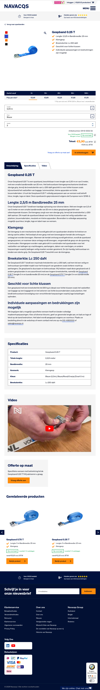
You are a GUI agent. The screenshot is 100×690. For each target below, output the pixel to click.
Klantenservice (10, 621)
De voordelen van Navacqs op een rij (50, 628)
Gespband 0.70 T (57, 274)
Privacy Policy (9, 628)
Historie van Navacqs (44, 632)
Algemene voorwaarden (13, 625)
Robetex (71, 621)
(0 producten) (83, 2)
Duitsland (71, 611)
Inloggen (70, 2)
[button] (45, 33)
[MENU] (93, 8)
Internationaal (73, 618)
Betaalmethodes (10, 611)
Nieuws (39, 618)
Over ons (39, 614)
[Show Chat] (90, 688)
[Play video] (49, 428)
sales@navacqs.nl (15, 323)
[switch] (92, 680)
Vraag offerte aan (18, 480)
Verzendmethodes (11, 614)
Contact (39, 611)
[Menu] (96, 664)
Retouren (8, 618)
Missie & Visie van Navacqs (46, 625)
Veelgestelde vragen (44, 621)
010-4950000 (68, 320)
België (70, 614)
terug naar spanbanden (15, 24)
